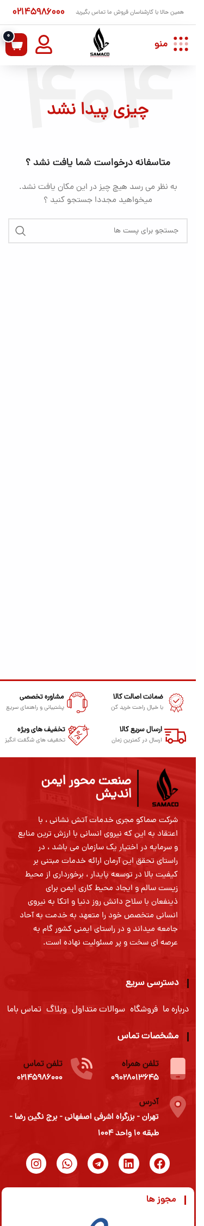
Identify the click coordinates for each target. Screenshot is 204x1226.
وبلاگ (56, 1009)
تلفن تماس (43, 1064)
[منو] (180, 43)
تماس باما (24, 1009)
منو (161, 44)
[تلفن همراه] (178, 1069)
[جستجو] (20, 230)
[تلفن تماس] (81, 1069)
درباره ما (176, 1009)
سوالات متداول (98, 1009)
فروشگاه (144, 1009)
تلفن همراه (140, 1064)
